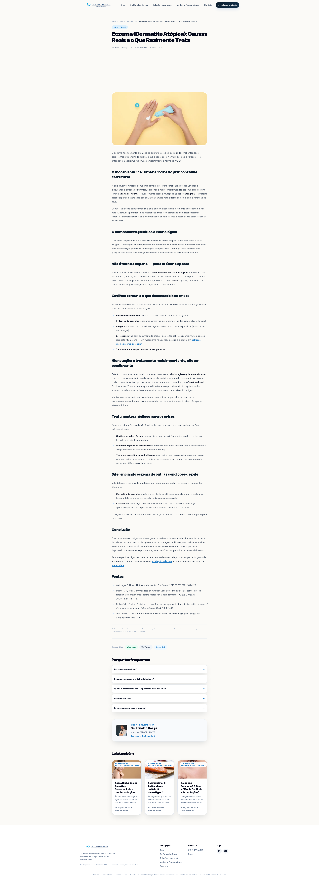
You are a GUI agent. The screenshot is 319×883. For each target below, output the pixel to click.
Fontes (117, 576)
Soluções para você (162, 5)
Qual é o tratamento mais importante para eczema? (159, 688)
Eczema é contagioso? (159, 669)
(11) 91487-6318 (195, 850)
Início (114, 21)
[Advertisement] (159, 70)
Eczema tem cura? (159, 698)
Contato (208, 5)
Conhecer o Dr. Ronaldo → (143, 736)
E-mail (191, 854)
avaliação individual (162, 561)
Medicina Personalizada (188, 5)
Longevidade (131, 21)
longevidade (118, 565)
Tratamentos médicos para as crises (143, 416)
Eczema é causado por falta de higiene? (159, 678)
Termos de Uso (121, 875)
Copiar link (160, 647)
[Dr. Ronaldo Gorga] (98, 5)
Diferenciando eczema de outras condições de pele (155, 474)
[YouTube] (225, 851)
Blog (123, 5)
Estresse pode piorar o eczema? (159, 708)
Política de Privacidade (102, 875)
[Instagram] (219, 851)
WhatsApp (131, 647)
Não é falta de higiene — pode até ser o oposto (150, 264)
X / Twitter (146, 647)
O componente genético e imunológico (144, 232)
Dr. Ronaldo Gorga (139, 5)
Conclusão (121, 530)
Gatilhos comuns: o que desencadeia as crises (150, 296)
